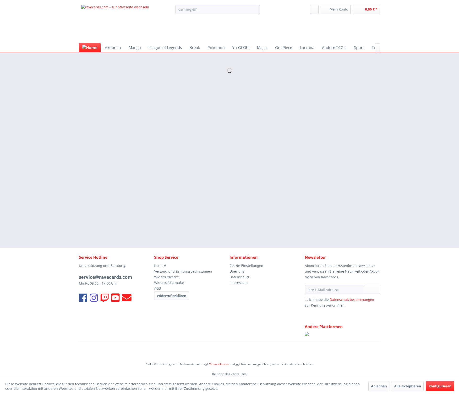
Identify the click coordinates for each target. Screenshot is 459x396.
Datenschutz (240, 277)
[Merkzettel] (314, 9)
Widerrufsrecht (166, 277)
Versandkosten (219, 364)
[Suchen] (255, 9)
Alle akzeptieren (407, 386)
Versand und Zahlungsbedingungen (183, 271)
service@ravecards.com (105, 277)
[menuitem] (217, 9)
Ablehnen (379, 386)
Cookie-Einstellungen (246, 265)
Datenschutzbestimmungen (352, 299)
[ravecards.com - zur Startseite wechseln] (115, 23)
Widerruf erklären (171, 295)
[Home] (90, 47)
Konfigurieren (440, 386)
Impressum (239, 282)
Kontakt (160, 265)
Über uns (237, 271)
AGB (157, 288)
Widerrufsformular (169, 282)
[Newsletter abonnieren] (372, 289)
